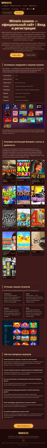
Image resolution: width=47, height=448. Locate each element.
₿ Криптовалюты (6, 9)
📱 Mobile (23, 9)
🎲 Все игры (30, 9)
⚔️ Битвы (25, 5)
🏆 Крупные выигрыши (15, 5)
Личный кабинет (7, 12)
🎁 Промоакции (33, 5)
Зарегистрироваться (23, 426)
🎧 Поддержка (5, 5)
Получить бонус (30, 55)
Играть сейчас (17, 55)
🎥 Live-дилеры (15, 9)
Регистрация (19, 12)
